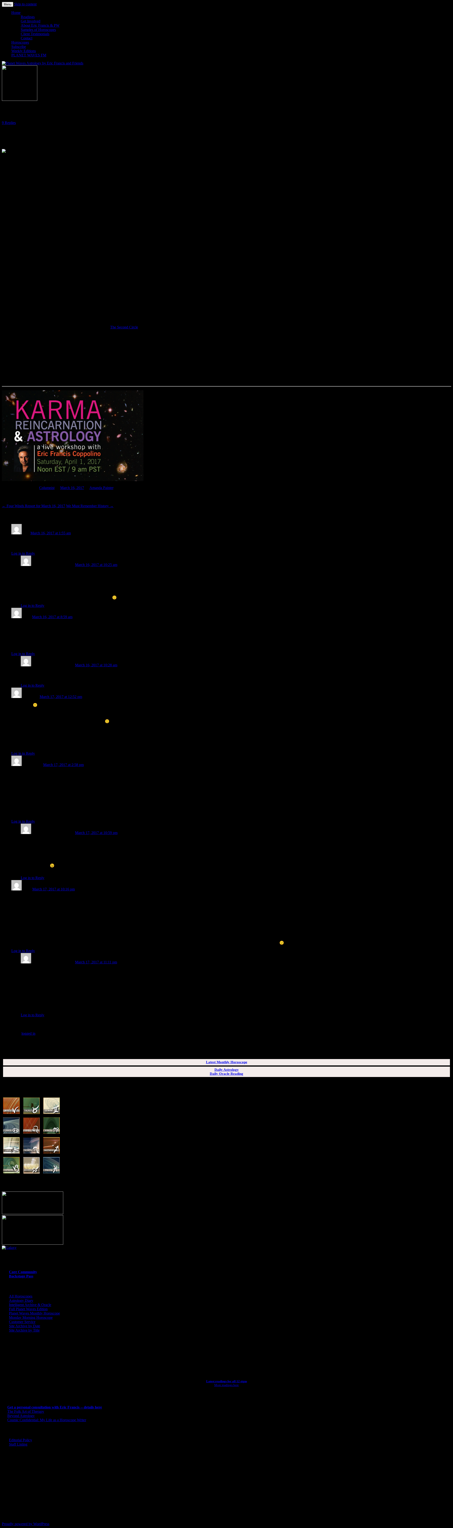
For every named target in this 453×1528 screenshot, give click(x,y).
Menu (7, 4)
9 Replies (9, 123)
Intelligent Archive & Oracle (30, 1305)
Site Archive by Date (24, 1326)
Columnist (47, 488)
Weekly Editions (23, 51)
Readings (28, 17)
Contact (26, 38)
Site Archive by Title (24, 1330)
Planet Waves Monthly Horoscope (34, 1313)
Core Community (23, 1272)
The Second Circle (124, 327)
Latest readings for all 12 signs (226, 1381)
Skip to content (25, 4)
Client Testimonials (35, 34)
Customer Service (22, 1322)
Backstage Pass (21, 1276)
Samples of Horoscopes (38, 30)
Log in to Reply (23, 553)
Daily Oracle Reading (226, 1074)
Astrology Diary (21, 1300)
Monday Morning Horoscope (31, 1317)
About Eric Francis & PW (40, 25)
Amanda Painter (101, 488)
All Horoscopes (20, 1296)
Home (16, 13)
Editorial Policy (20, 1440)
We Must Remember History (89, 506)
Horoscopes (20, 42)
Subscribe (18, 47)
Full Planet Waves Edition (28, 1309)
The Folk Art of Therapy (25, 1411)
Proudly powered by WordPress (25, 1524)
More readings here (226, 1385)
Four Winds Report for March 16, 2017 (33, 506)
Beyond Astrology (21, 1416)
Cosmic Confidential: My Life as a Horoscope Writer (46, 1420)
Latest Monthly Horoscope (226, 1062)
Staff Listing (18, 1444)
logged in (28, 1033)
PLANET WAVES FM (28, 55)
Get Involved (30, 21)
